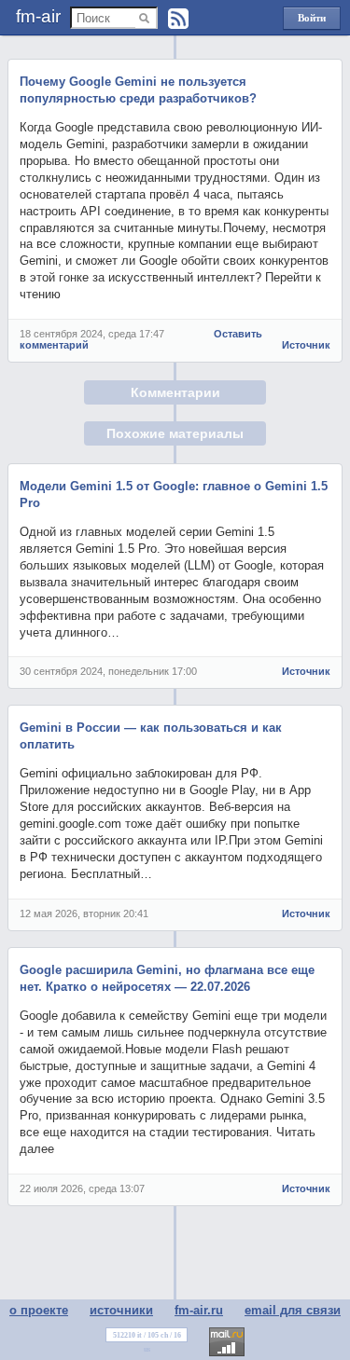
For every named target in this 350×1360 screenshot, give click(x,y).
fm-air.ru (199, 1310)
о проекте (38, 1310)
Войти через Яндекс (312, 21)
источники (121, 1310)
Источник (306, 344)
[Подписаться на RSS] (178, 18)
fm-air (38, 16)
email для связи (293, 1310)
